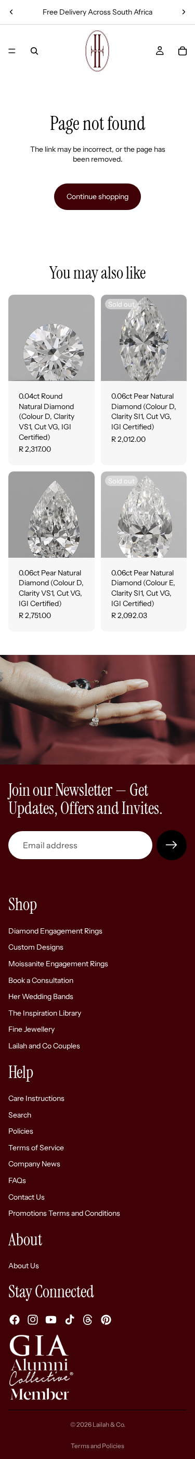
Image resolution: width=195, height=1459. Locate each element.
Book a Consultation (40, 980)
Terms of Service (36, 1147)
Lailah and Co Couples (44, 1045)
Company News (34, 1164)
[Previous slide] (11, 12)
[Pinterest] (106, 1319)
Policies (20, 1131)
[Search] (34, 51)
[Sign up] (172, 845)
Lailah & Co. (109, 1424)
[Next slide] (183, 12)
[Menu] (12, 51)
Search (19, 1115)
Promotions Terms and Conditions (64, 1213)
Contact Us (26, 1197)
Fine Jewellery (31, 1029)
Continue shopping (97, 196)
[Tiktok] (69, 1319)
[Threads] (88, 1319)
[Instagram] (33, 1319)
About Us (23, 1266)
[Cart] (182, 51)
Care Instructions (36, 1098)
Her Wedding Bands (40, 996)
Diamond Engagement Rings (55, 931)
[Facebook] (14, 1319)
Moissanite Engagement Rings (58, 963)
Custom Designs (35, 947)
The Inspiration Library (44, 1013)
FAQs (17, 1180)
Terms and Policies (97, 1446)
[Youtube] (51, 1319)
